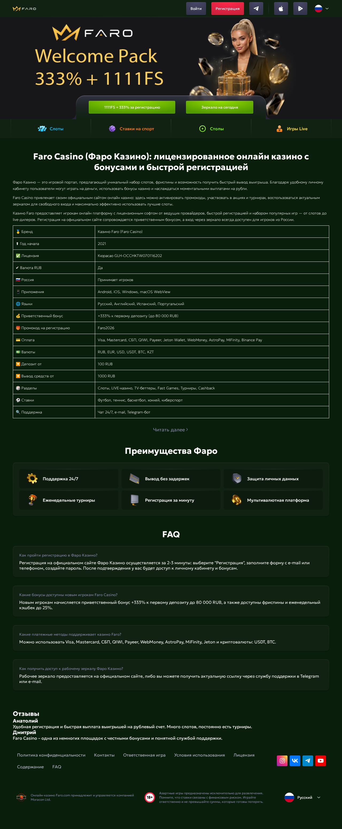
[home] (24, 8)
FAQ (56, 766)
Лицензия (244, 755)
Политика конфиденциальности (51, 755)
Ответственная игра (144, 755)
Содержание (30, 766)
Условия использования (199, 755)
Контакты (104, 755)
